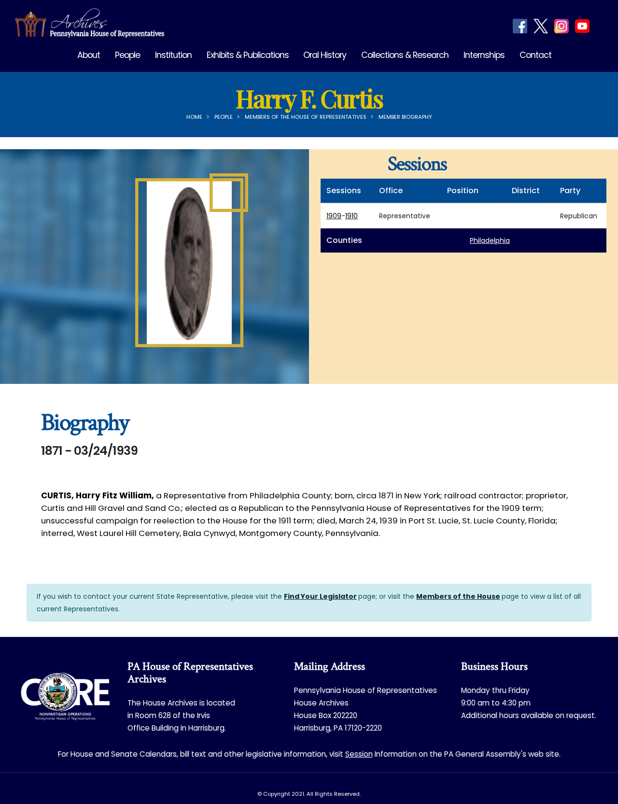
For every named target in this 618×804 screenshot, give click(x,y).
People (127, 55)
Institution (173, 55)
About (88, 55)
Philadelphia (490, 240)
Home (194, 117)
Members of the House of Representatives (305, 117)
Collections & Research (405, 55)
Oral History (324, 55)
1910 (351, 216)
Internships (484, 55)
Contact (535, 55)
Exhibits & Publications (248, 55)
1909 (333, 216)
